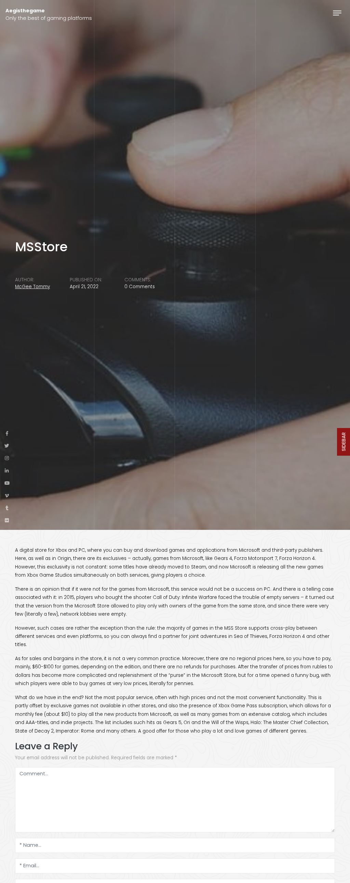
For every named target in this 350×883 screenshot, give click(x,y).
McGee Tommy (32, 286)
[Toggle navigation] (337, 13)
